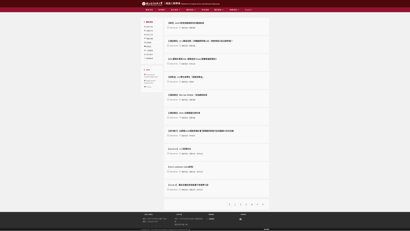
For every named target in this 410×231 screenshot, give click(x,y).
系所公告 (192, 64)
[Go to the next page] (263, 204)
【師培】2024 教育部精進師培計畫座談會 (185, 23)
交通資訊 (211, 219)
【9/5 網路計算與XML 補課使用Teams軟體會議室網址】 (192, 59)
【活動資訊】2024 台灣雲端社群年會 (183, 113)
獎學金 (191, 82)
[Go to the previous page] (229, 204)
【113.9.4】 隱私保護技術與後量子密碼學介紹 (187, 185)
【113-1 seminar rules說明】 (180, 167)
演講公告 (192, 154)
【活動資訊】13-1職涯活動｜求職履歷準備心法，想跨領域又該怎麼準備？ (200, 41)
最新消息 (185, 28)
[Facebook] (240, 219)
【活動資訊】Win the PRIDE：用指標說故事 (187, 95)
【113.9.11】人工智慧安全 (179, 149)
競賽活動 (192, 28)
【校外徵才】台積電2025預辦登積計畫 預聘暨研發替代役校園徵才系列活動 (200, 131)
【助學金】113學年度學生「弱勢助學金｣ (185, 77)
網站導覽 (266, 229)
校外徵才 (192, 136)
